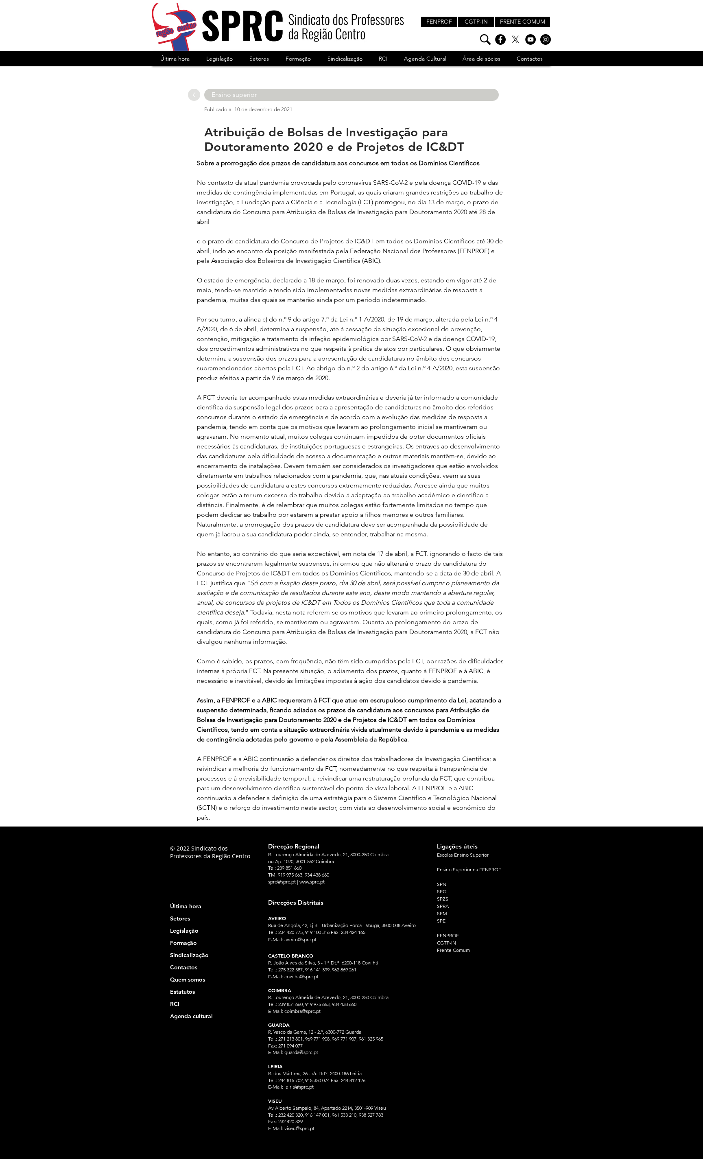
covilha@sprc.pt (301, 976)
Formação (183, 943)
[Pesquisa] (485, 39)
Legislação (184, 930)
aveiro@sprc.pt (300, 939)
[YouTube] (530, 39)
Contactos (183, 967)
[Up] (194, 95)
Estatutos (182, 991)
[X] (515, 39)
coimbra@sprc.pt (302, 1011)
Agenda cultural (191, 1016)
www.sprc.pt (312, 882)
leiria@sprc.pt (299, 1087)
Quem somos (187, 979)
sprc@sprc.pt (282, 882)
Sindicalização (189, 955)
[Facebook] (500, 39)
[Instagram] (545, 39)
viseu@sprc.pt (299, 1128)
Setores (180, 918)
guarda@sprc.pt (301, 1052)
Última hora (185, 906)
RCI (174, 1004)
